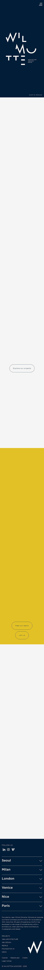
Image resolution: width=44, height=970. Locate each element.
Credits (25, 958)
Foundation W (8, 949)
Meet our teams (22, 626)
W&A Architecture (10, 939)
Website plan (15, 958)
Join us (22, 635)
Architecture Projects (22, 441)
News (4, 952)
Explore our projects (22, 368)
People (5, 945)
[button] (38, 106)
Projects (6, 936)
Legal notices (7, 961)
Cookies (5, 958)
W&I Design (6, 942)
